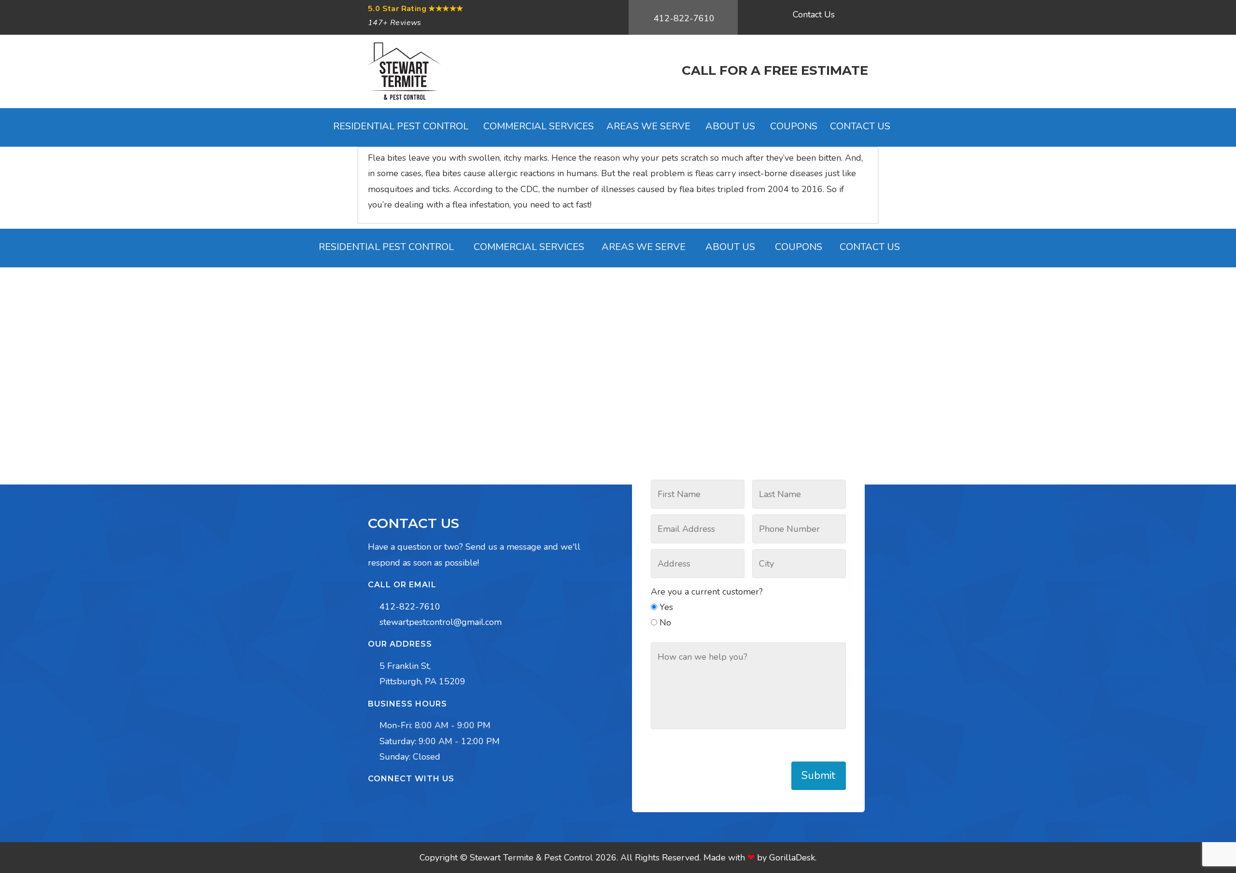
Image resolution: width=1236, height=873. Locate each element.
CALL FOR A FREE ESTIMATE (775, 70)
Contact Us (814, 14)
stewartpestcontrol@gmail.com (440, 622)
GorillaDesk (792, 857)
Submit (818, 775)
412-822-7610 (684, 18)
